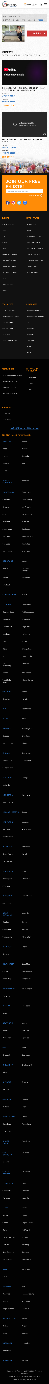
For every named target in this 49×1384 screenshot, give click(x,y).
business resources (35, 260)
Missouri (7, 896)
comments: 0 (8, 105)
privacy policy (19, 1380)
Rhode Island (6, 1142)
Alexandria (26, 1286)
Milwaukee (26, 1343)
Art (4, 236)
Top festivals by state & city (16, 435)
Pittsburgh (7, 1131)
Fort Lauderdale (28, 612)
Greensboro (7, 929)
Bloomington (27, 728)
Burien (5, 1326)
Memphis (6, 1198)
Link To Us (31, 340)
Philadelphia (26, 1124)
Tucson (24, 463)
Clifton (5, 971)
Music (5, 230)
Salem (24, 1107)
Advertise (6, 335)
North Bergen (8, 979)
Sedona (6, 463)
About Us (6, 407)
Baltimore (6, 829)
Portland (6, 1107)
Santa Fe (6, 996)
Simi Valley (26, 551)
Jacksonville (7, 627)
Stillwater (6, 886)
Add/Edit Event (9, 311)
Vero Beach (26, 673)
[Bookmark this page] (25, 203)
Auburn (24, 1318)
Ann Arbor (26, 846)
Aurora (24, 561)
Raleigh (25, 929)
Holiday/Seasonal (10, 260)
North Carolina (7, 914)
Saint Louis (7, 903)
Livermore (7, 507)
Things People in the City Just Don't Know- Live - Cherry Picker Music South (23, 89)
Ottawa (25, 1082)
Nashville (25, 1198)
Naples (24, 641)
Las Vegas (26, 1006)
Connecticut (9, 595)
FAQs (29, 352)
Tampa (5, 673)
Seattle (5, 1333)
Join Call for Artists (10, 340)
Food (5, 248)
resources (31, 304)
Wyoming (7, 1360)
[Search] (41, 4)
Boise (24, 718)
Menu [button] (37, 33)
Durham (25, 922)
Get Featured (8, 329)
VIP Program (8, 323)
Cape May (26, 964)
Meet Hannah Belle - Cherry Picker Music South (22, 140)
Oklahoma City (28, 1065)
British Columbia (7, 482)
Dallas (5, 1230)
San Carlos (26, 529)
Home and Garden (10, 266)
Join (29, 323)
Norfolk (5, 1301)
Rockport (25, 1252)
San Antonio (7, 1259)
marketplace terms (31, 1377)
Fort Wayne (7, 760)
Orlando (6, 656)
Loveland (6, 585)
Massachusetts (9, 812)
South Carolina (7, 1154)
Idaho (6, 718)
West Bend (7, 1350)
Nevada (6, 1006)
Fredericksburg (9, 1237)
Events (5, 218)
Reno (5, 1013)
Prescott (6, 456)
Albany (24, 1023)
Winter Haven (27, 680)
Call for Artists (8, 224)
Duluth (24, 871)
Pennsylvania (9, 1116)
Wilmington (26, 937)
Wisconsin (8, 1343)
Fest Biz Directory (10, 381)
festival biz (8, 369)
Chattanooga (27, 1183)
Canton (24, 1215)
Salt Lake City (27, 1269)
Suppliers (30, 329)
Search (5, 290)
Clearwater (26, 605)
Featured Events (9, 284)
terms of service (15, 1377)
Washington (9, 1318)
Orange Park (27, 649)
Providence (26, 1141)
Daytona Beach (9, 612)
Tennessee (8, 1183)
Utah (5, 1269)
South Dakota (6, 1173)
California (8, 492)
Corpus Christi (27, 1222)
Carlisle (24, 1116)
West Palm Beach (7, 681)
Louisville (6, 785)
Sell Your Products (10, 393)
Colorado (8, 561)
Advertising (7, 420)
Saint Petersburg (7, 664)
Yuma (5, 471)
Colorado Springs (25, 569)
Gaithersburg (27, 829)
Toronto (6, 1089)
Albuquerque (27, 988)
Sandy (5, 1277)
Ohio (5, 1047)
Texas (6, 1208)
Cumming (6, 699)
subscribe (34, 195)
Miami (5, 641)
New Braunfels (8, 1252)
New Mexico (9, 988)
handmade (31, 224)
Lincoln (24, 947)
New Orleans (8, 802)
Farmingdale (27, 971)
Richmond (26, 1301)
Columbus (26, 1055)
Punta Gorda (27, 656)
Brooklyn (6, 1030)
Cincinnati (6, 1055)
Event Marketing (9, 387)
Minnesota (8, 871)
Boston (24, 812)
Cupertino (6, 500)
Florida (7, 605)
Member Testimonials (35, 317)
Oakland (6, 514)
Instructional (9, 147)
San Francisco (27, 536)
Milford (24, 595)
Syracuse (25, 1038)
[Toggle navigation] (45, 4)
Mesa (5, 449)
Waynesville (7, 937)
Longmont (26, 577)
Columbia (25, 1153)
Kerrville (6, 1245)
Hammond (26, 795)
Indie (4, 278)
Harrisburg (7, 1124)
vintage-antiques (34, 236)
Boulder (6, 568)
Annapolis (25, 822)
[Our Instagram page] (13, 203)
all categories (32, 272)
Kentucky (8, 778)
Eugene (25, 1099)
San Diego (7, 536)
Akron (24, 1047)
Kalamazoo (7, 861)
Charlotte (6, 922)
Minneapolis (7, 879)
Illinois (7, 728)
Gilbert (24, 441)
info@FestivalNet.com (25, 428)
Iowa (5, 709)
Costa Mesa (26, 492)
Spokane (25, 1333)
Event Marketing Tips (11, 317)
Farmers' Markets (9, 272)
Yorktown (25, 1309)
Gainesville (26, 619)
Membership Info (34, 311)
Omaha (6, 954)
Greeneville (7, 1190)
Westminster (8, 837)
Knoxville (25, 1190)
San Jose (6, 544)
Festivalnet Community (32, 370)
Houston (25, 1237)
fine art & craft (33, 254)
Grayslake (26, 736)
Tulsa (5, 1072)
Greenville (6, 1162)
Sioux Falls (26, 1172)
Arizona (7, 441)
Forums (30, 383)
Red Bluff (6, 522)
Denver (5, 577)
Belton (5, 1215)
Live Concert (8, 96)
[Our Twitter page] (19, 203)
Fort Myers (7, 619)
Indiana (6, 753)
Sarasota (25, 663)
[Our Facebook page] (8, 203)
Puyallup (25, 1326)
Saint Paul (26, 879)
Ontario (7, 1082)
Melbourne (26, 634)
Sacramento (7, 529)
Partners (30, 335)
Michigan (7, 846)
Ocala (5, 649)
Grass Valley (27, 500)
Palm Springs (27, 514)
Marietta (25, 699)
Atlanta (24, 691)
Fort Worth (26, 1230)
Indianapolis (26, 760)
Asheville (25, 913)
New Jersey (8, 964)
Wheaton (25, 743)
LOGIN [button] (28, 4)
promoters (7, 304)
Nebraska (8, 947)
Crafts (5, 242)
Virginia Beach (8, 1309)
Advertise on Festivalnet (12, 375)
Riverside (25, 522)
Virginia (7, 1286)
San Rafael (26, 544)
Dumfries (6, 1294)
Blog (29, 346)
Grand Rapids (8, 854)
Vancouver (26, 481)
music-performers (34, 242)
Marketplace (32, 218)
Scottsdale (26, 456)
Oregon (7, 1099)
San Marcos (26, 1259)
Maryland (8, 822)
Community (31, 377)
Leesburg (6, 634)
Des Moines (26, 709)
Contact (30, 389)
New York (8, 1023)
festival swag (32, 266)
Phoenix (25, 449)
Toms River (26, 979)
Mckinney (25, 1245)
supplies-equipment (35, 248)
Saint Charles (8, 743)
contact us (31, 1380)
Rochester (7, 1038)
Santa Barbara (8, 551)
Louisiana (8, 795)
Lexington (26, 778)
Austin (24, 1208)
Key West (26, 627)
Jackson (25, 1360)
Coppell (5, 1222)
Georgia (7, 691)
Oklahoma (8, 1065)
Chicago (6, 736)
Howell (24, 854)
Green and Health (10, 254)
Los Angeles (26, 507)
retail (29, 230)
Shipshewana (8, 768)
